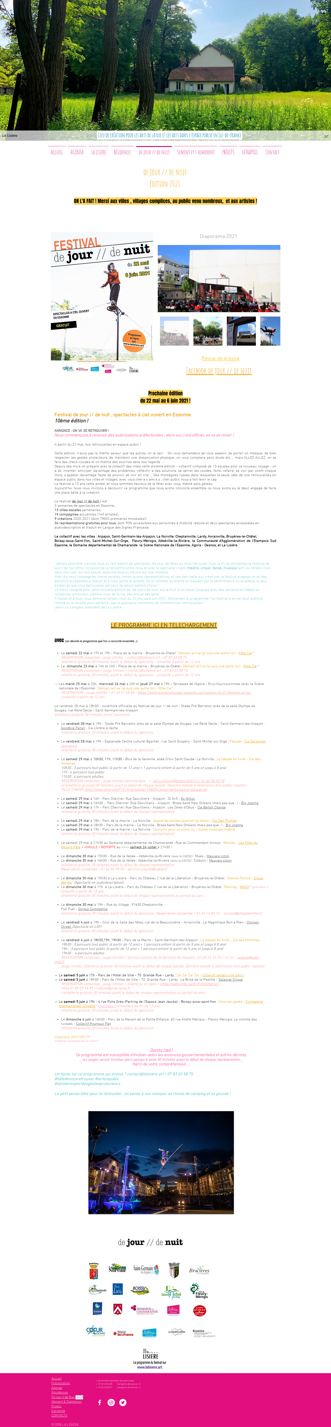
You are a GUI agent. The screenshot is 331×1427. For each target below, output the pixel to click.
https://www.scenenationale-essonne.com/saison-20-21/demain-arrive (194, 693)
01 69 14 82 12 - (210, 913)
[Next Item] (272, 278)
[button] (161, 1162)
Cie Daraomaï (255, 741)
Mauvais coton (218, 856)
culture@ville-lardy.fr (113, 988)
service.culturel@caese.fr (148, 869)
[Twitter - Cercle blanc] (122, 1402)
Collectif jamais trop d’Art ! (223, 975)
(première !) (69, 746)
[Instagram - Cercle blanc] (111, 1402)
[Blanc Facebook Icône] (99, 1402)
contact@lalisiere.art (143, 657)
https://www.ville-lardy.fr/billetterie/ (189, 984)
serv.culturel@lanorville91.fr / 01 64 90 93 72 (188, 781)
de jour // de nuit (86, 501)
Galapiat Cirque (231, 980)
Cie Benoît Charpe (211, 807)
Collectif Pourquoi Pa (92, 1024)
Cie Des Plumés (224, 821)
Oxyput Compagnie (93, 909)
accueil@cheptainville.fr (243, 913)
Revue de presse (220, 358)
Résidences (59, 1392)
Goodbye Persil (73, 728)
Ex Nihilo (188, 799)
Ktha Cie (245, 653)
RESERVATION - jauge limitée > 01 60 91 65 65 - (99, 693)
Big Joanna (250, 803)
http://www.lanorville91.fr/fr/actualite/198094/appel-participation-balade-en (146, 790)
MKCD (244, 887)
